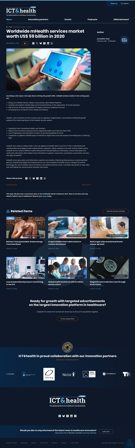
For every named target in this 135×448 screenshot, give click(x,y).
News (9, 19)
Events (68, 19)
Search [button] (126, 3)
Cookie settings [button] (74, 443)
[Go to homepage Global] (21, 11)
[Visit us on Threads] (60, 416)
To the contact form (67, 319)
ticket (45, 196)
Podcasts (92, 19)
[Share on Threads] (33, 43)
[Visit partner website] (20, 374)
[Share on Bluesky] (41, 43)
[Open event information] (130, 443)
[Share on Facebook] (44, 43)
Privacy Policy (44, 443)
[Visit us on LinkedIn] (71, 416)
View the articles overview (116, 211)
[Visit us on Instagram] (75, 416)
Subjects (33, 443)
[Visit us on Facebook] (67, 416)
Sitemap (64, 443)
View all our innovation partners (67, 360)
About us (114, 3)
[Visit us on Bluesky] (63, 416)
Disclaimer (54, 443)
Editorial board (121, 19)
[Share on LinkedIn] (48, 43)
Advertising (24, 443)
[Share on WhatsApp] (52, 43)
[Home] (6, 26)
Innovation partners (38, 19)
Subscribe (105, 432)
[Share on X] (37, 43)
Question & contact (11, 443)
